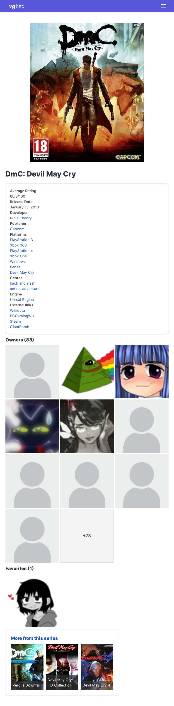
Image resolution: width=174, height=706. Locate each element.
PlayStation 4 (21, 250)
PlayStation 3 (21, 239)
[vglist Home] (16, 6)
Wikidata (17, 310)
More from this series (34, 638)
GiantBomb (19, 326)
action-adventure (24, 288)
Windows (18, 261)
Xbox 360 (18, 245)
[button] (163, 5)
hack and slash (22, 283)
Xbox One (18, 256)
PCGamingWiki (22, 316)
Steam (15, 321)
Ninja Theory (21, 218)
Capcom (17, 229)
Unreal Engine (22, 299)
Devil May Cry (22, 272)
